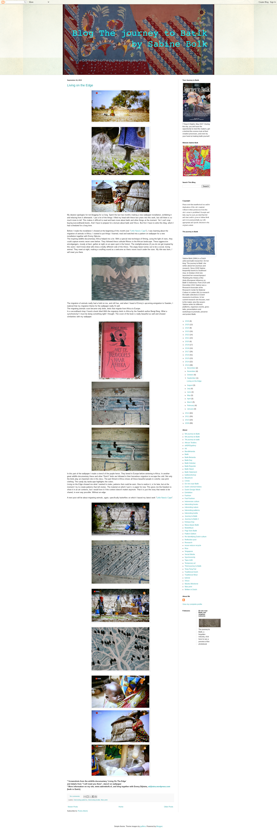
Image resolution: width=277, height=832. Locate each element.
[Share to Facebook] (93, 796)
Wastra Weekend (191, 584)
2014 (187, 362)
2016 (187, 355)
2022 (187, 335)
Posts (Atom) (83, 811)
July (189, 389)
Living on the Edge (80, 85)
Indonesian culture (192, 501)
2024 (187, 328)
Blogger (159, 826)
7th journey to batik (192, 440)
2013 (187, 365)
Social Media (190, 554)
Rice (186, 548)
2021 (187, 338)
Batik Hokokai (190, 463)
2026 (187, 321)
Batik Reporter (190, 466)
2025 (187, 325)
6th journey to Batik (192, 437)
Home (121, 807)
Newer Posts (73, 807)
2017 (187, 352)
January (190, 409)
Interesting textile (94, 800)
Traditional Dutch (191, 572)
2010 (187, 420)
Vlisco (187, 581)
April (189, 399)
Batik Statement (191, 472)
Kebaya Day (189, 522)
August (190, 385)
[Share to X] (90, 796)
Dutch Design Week (192, 490)
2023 (187, 331)
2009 (187, 423)
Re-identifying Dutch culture (195, 537)
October (190, 375)
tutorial (187, 578)
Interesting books (191, 504)
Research (188, 543)
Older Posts (168, 807)
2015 (187, 358)
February (191, 405)
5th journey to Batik (192, 434)
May (189, 395)
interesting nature (191, 507)
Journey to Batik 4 (192, 519)
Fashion (188, 496)
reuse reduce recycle (193, 545)
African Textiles (190, 443)
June (189, 392)
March (189, 402)
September (191, 378)
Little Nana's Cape (138, 231)
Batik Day (188, 460)
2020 (187, 341)
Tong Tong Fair (190, 569)
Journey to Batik (191, 516)
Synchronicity (190, 557)
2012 (187, 413)
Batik (187, 454)
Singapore (189, 551)
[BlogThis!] (87, 796)
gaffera (143, 826)
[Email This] (84, 796)
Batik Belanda (190, 457)
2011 (187, 416)
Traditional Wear (191, 575)
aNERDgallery (190, 446)
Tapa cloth (189, 560)
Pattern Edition (190, 534)
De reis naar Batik (192, 484)
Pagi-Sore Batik (191, 531)
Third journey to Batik (193, 566)
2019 (187, 345)
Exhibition (188, 493)
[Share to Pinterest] (95, 796)
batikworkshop (190, 475)
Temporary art (190, 563)
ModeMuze (189, 528)
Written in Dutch (191, 590)
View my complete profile (192, 604)
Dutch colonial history (193, 487)
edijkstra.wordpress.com (159, 786)
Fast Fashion (190, 498)
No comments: (75, 796)
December (191, 368)
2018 (187, 348)
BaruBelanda (190, 451)
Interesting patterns (80, 800)
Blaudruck (189, 478)
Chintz (187, 481)
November (191, 371)
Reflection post (190, 540)
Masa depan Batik (192, 525)
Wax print (104, 800)
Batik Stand (189, 469)
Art (186, 449)
